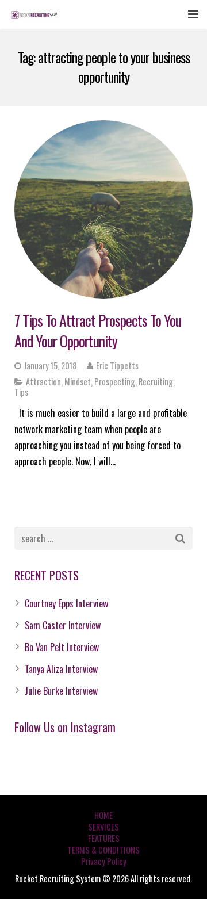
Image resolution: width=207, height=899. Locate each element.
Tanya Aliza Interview (61, 669)
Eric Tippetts (117, 365)
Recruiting (156, 382)
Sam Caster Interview (63, 625)
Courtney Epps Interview (66, 603)
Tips (21, 392)
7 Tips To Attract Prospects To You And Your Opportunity (97, 330)
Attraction (43, 382)
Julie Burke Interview (61, 691)
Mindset (77, 382)
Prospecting (114, 382)
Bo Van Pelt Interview (62, 647)
